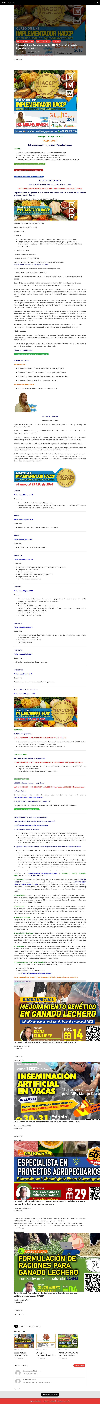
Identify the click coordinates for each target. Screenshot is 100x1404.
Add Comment (79, 1365)
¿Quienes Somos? (35, 1401)
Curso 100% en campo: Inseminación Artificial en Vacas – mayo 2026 (46, 1121)
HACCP (37, 1326)
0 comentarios (19, 1061)
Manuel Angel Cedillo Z (30, 1371)
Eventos (57, 41)
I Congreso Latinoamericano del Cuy (45, 1354)
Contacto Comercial (63, 1401)
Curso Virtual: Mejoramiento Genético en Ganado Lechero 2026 (45, 1042)
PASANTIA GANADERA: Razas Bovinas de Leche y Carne (68, 1354)
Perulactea (8, 2)
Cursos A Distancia (25, 41)
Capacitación (26, 1326)
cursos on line (43, 41)
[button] (97, 2)
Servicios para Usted (49, 1401)
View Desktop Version (51, 1394)
